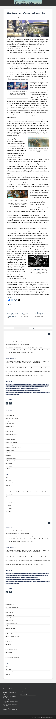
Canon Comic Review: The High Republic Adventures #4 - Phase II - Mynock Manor (25, 367)
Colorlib (41, 717)
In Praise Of (41, 386)
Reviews (30, 388)
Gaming (10, 508)
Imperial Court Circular (12, 434)
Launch (46, 386)
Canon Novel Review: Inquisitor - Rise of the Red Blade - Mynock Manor (23, 361)
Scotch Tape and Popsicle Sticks (14, 447)
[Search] (49, 334)
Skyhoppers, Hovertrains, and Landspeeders (40, 312)
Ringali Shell (36, 269)
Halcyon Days (10, 431)
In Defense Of (35, 386)
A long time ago (10, 415)
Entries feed (8, 480)
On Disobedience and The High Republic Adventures (26, 368)
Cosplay (10, 502)
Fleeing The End (9, 386)
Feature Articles (10, 426)
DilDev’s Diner (10, 423)
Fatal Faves (47, 384)
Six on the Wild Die (11, 458)
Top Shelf (48, 392)
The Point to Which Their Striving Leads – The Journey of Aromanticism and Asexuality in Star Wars (27, 349)
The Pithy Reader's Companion (39, 392)
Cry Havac (9, 421)
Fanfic (9, 505)
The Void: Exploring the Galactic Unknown (26, 312)
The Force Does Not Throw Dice (12, 392)
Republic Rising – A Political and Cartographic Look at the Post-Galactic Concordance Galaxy (13, 314)
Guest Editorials (10, 429)
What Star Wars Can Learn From (12, 394)
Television (10, 494)
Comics (9, 499)
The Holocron (10, 463)
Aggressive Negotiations (12, 418)
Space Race (21, 390)
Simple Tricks (10, 452)
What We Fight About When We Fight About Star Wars (17, 344)
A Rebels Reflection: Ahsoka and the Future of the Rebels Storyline (28, 375)
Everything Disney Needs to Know (36, 384)
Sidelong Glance (10, 450)
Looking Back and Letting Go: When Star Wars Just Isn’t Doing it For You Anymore (24, 347)
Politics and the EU (9, 388)
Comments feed (9, 483)
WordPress (50, 717)
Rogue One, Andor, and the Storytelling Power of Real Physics (19, 352)
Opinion (22, 696)
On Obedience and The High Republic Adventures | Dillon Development (23, 371)
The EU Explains (37, 390)
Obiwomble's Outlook (12, 442)
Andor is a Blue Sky (18, 365)
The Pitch (30, 392)
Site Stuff (9, 455)
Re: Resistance (17, 388)
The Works (9, 466)
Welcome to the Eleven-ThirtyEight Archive (15, 341)
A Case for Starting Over (10, 384)
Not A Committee (11, 439)
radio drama (32, 133)
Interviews (9, 437)
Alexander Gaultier (23, 17)
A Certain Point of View (12, 413)
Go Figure (15, 386)
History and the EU (28, 386)
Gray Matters (20, 386)
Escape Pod (27, 384)
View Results (28, 516)
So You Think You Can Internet (12, 390)
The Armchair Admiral (12, 460)
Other (9, 511)
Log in (7, 477)
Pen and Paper (33, 17)
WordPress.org (9, 485)
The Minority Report (23, 392)
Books (9, 497)
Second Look (35, 388)
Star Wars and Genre (28, 390)
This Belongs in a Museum (13, 468)
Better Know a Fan (20, 384)
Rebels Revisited (24, 388)
